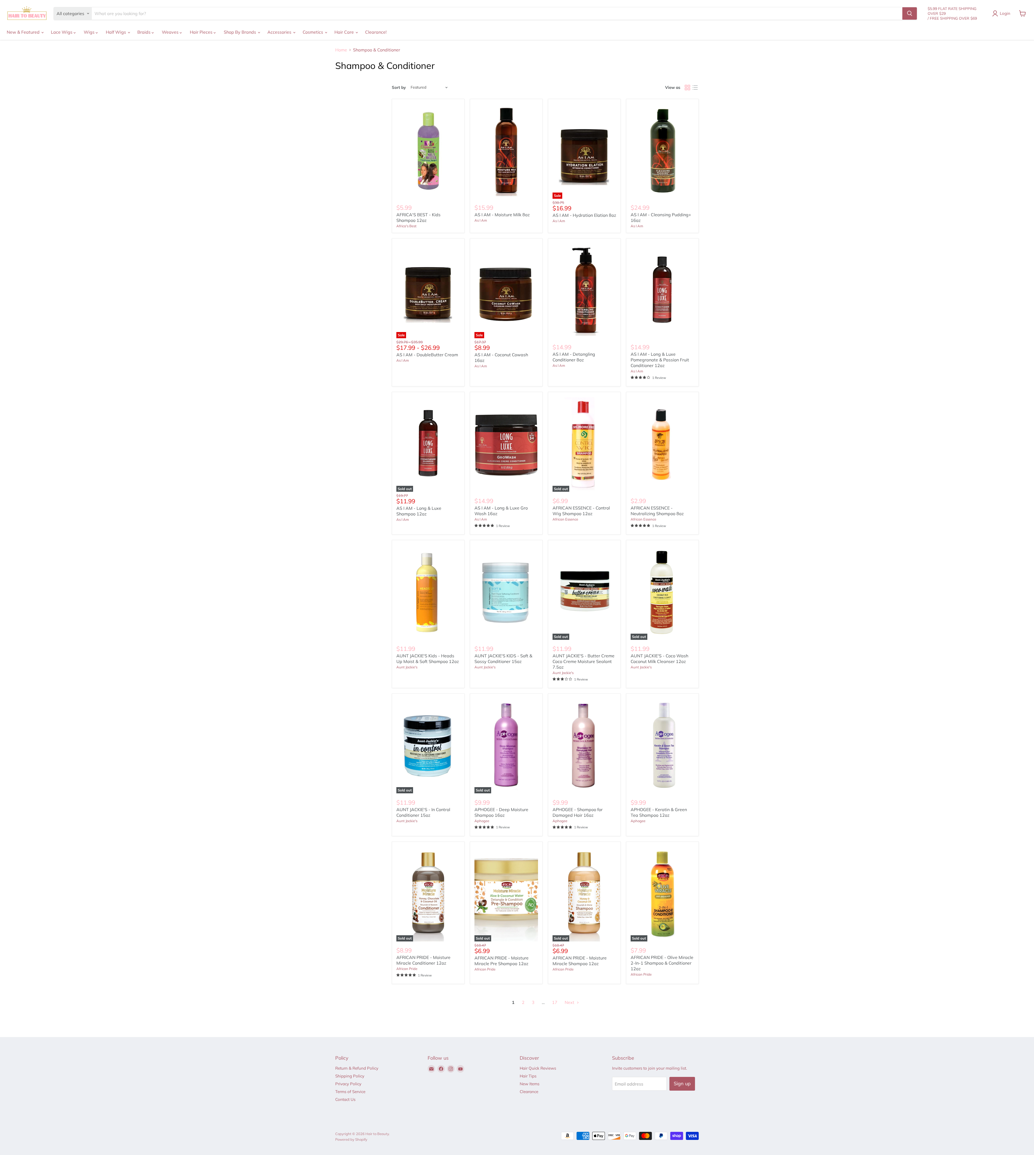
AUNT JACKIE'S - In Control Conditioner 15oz (423, 812)
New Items (529, 1083)
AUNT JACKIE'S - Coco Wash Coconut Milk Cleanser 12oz (659, 658)
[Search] (909, 13)
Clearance (529, 1091)
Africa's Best (406, 226)
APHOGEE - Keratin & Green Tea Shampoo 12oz (659, 812)
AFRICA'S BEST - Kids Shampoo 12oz (418, 217)
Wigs (90, 32)
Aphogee (481, 821)
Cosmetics (313, 32)
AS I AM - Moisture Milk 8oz (502, 214)
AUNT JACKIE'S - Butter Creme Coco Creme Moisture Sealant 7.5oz (583, 661)
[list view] (695, 87)
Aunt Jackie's (406, 667)
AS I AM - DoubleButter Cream (427, 354)
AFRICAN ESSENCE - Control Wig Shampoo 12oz (581, 510)
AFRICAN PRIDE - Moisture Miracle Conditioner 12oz (423, 960)
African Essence (565, 519)
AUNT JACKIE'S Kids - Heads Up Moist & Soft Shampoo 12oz (427, 658)
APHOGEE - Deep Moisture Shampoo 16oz (501, 812)
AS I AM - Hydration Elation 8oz (584, 215)
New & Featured (24, 32)
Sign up (682, 1083)
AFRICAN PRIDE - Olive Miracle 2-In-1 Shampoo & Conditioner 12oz (662, 963)
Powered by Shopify (351, 1139)
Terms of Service (350, 1091)
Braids (144, 32)
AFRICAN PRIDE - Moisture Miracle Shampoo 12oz (580, 960)
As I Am (480, 220)
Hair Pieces (202, 32)
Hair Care (344, 32)
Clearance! (376, 32)
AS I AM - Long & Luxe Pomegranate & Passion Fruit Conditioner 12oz (660, 359)
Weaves (171, 32)
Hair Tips (528, 1076)
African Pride (406, 968)
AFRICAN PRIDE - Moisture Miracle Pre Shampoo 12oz (501, 960)
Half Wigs (116, 32)
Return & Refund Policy (356, 1068)
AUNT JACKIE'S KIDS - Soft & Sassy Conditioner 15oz (503, 658)
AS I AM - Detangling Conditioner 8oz (574, 356)
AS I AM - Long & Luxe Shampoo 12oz (418, 511)
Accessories (279, 32)
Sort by (399, 87)
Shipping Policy (349, 1076)
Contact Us (345, 1099)
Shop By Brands (240, 32)
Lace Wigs (62, 32)
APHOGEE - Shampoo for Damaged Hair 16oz (578, 812)
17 (554, 1002)
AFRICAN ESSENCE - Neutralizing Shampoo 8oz (657, 510)
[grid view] (687, 87)
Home (341, 49)
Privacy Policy (348, 1083)
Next (570, 1002)
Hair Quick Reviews (538, 1068)
